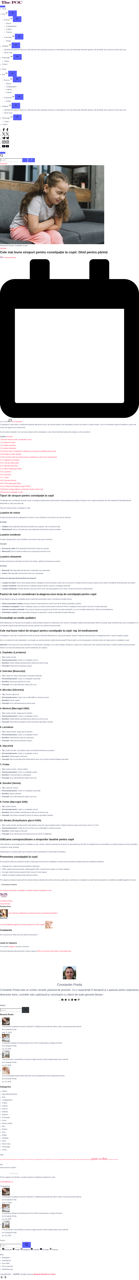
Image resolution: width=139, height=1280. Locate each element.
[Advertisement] (37, 958)
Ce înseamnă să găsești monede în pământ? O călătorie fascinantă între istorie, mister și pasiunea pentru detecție (41, 1026)
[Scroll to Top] (3, 1278)
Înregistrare (6, 1257)
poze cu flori (99, 1158)
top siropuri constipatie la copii (40, 890)
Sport (4, 1141)
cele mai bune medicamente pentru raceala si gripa (12, 1159)
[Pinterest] (78, 1000)
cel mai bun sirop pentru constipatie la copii (15, 890)
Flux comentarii (7, 1266)
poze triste (109, 1159)
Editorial (5, 1112)
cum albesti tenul (38, 1159)
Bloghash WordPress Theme (44, 1274)
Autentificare (6, 1260)
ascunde (9, 436)
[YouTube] (75, 1000)
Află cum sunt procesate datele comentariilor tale (54, 951)
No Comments (17, 421)
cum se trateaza (46, 1159)
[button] (25, 160)
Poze (4, 1132)
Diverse (5, 1109)
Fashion (5, 1114)
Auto (3, 1097)
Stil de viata (6, 1144)
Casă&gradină (7, 1100)
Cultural (5, 1106)
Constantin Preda (6, 901)
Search (2, 1005)
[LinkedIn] (72, 1000)
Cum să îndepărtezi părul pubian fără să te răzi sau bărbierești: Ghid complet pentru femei (33, 1076)
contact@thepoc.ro (6, 1182)
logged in (12, 946)
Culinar (4, 1103)
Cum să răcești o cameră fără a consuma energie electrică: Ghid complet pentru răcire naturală (35, 1059)
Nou (3, 1126)
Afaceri (4, 1091)
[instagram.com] (5, 143)
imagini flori (62, 1159)
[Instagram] (69, 1000)
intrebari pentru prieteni (70, 1159)
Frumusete (6, 1117)
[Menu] (2, 6)
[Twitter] (65, 1000)
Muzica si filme (7, 1123)
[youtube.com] (5, 147)
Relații (4, 1135)
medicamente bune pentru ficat (84, 1159)
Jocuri (4, 1120)
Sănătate (3, 248)
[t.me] (5, 139)
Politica (4, 1129)
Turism (4, 1150)
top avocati (115, 1159)
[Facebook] (62, 1000)
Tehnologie (6, 1147)
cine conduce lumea (29, 1159)
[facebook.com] (5, 131)
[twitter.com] (5, 135)
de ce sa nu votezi (55, 1159)
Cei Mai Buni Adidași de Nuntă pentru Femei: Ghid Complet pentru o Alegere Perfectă (32, 1043)
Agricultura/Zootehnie (9, 1094)
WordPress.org (7, 1269)
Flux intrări (5, 1263)
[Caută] (25, 1010)
